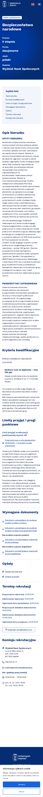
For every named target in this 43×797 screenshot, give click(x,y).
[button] (39, 4)
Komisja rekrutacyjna (14, 118)
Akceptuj (21, 784)
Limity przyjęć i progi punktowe (19, 103)
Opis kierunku (11, 96)
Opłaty (9, 110)
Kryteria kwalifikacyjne (15, 99)
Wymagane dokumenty (15, 107)
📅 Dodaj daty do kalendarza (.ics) (18, 630)
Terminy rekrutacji (13, 114)
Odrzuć (21, 792)
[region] (21, 781)
